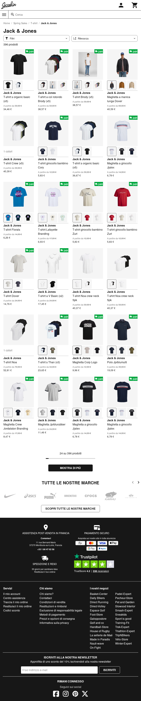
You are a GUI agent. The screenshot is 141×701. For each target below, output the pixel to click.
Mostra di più (70, 468)
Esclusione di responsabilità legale (61, 610)
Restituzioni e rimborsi (53, 606)
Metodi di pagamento (52, 614)
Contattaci (46, 538)
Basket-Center (98, 594)
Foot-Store (96, 614)
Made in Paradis (100, 639)
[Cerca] (12, 14)
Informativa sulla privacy (54, 623)
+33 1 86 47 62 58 (45, 549)
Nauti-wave (97, 643)
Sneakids (121, 614)
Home (6, 23)
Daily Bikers (97, 598)
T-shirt (34, 23)
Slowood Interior (125, 606)
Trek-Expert (122, 627)
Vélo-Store (121, 639)
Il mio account (11, 594)
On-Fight (95, 648)
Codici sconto (11, 610)
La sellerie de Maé (101, 635)
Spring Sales (20, 23)
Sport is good (123, 619)
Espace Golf (97, 610)
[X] (85, 694)
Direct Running (99, 602)
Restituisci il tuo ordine (44, 571)
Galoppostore (98, 619)
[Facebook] (56, 694)
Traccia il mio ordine (15, 602)
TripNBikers (122, 635)
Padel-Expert (123, 594)
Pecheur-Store (124, 598)
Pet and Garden (124, 602)
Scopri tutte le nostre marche (70, 509)
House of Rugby (100, 631)
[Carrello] (134, 5)
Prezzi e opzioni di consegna (57, 619)
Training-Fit (122, 623)
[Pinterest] (75, 694)
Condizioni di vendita (52, 602)
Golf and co (97, 623)
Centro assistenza (14, 598)
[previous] (132, 483)
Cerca (19, 15)
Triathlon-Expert (125, 631)
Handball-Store (99, 627)
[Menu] (4, 15)
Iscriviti (109, 670)
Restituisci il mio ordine (17, 606)
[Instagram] (65, 694)
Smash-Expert (124, 610)
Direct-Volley (97, 606)
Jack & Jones (12, 93)
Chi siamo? (46, 594)
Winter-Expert (123, 643)
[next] (138, 483)
